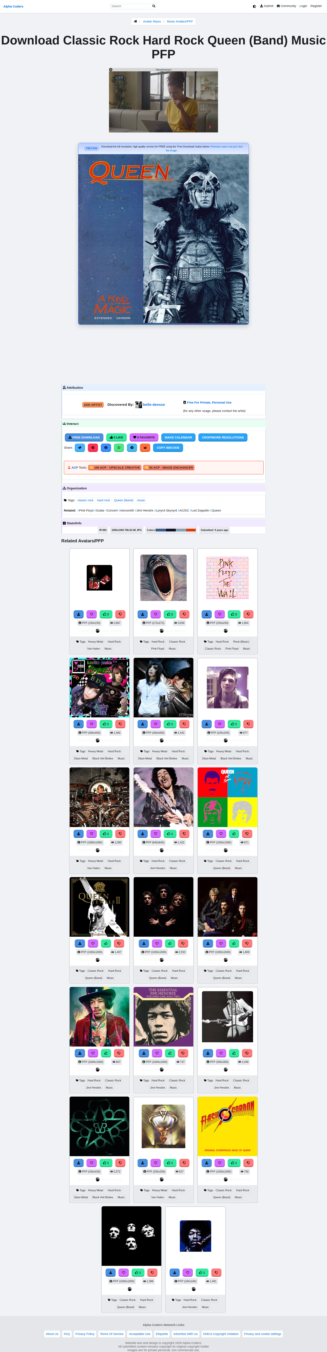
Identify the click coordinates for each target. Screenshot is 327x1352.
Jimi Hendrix (144, 510)
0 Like (118, 437)
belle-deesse (154, 404)
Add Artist (93, 404)
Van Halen (93, 648)
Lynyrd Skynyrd (166, 510)
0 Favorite (145, 437)
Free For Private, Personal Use (209, 402)
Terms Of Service (111, 1334)
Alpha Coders (13, 6)
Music (108, 648)
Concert (112, 510)
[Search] (154, 6)
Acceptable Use (139, 1334)
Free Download (86, 437)
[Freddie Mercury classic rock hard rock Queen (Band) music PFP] (99, 907)
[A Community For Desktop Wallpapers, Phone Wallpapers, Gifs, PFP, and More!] (135, 21)
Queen (215, 510)
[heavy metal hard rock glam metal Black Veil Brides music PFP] (99, 688)
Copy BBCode (168, 447)
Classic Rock (177, 641)
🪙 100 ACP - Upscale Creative (115, 467)
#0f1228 (171, 530)
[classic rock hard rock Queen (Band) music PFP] (227, 797)
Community (288, 6)
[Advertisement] (163, 354)
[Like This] (234, 834)
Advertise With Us (185, 1334)
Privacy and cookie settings (262, 1334)
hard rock (103, 500)
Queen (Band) (123, 500)
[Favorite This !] (92, 614)
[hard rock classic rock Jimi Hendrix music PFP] (163, 797)
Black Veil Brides (102, 758)
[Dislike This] (120, 614)
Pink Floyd (85, 510)
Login (303, 6)
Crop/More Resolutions (223, 437)
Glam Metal (81, 758)
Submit (268, 6)
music (141, 500)
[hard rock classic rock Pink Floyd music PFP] (163, 578)
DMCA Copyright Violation (221, 1334)
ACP (75, 467)
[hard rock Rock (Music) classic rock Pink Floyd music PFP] (227, 578)
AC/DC (184, 510)
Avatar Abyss (152, 21)
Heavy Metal (95, 641)
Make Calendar (178, 437)
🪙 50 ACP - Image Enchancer (169, 467)
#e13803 (191, 530)
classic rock (85, 500)
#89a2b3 (181, 530)
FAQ (67, 1334)
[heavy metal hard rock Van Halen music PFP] (99, 578)
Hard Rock (114, 641)
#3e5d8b (160, 530)
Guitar (99, 510)
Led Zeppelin (200, 510)
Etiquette (162, 1334)
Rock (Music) (241, 641)
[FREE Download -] (79, 614)
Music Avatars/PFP (180, 21)
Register (316, 6)
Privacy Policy (85, 1334)
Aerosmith (127, 510)
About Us (52, 1334)
